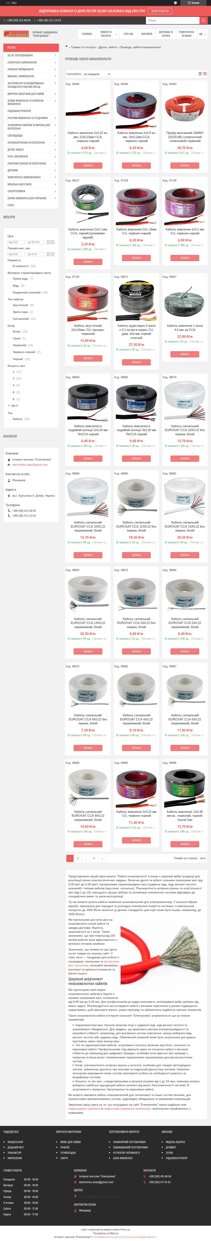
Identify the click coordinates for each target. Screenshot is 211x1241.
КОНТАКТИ (160, 11)
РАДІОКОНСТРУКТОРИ (19, 111)
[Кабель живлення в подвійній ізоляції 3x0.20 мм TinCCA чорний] (136, 401)
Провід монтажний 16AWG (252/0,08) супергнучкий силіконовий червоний (185, 137)
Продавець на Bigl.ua (105, 1233)
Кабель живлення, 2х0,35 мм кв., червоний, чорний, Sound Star (185, 815)
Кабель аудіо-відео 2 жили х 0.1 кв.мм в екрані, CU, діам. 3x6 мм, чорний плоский (136, 332)
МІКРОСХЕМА (15, 1158)
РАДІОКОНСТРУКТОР (177, 1158)
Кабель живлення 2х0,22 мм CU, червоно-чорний (136, 814)
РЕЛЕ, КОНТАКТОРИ (18, 156)
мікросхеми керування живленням (127, 1108)
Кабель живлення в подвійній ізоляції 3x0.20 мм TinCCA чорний (136, 430)
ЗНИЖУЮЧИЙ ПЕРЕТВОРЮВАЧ (129, 1142)
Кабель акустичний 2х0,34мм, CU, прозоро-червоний (88, 329)
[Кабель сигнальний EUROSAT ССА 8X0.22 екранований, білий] (88, 787)
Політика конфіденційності (141, 1237)
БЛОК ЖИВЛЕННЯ (122, 1158)
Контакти (146, 34)
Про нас (128, 34)
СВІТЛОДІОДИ (15, 135)
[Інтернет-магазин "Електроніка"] (16, 34)
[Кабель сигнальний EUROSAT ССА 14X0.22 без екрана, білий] (185, 497)
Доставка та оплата (166, 34)
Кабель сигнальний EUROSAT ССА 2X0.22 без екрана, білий (136, 623)
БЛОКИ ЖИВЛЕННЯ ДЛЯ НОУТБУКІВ (27, 198)
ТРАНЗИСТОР (14, 1153)
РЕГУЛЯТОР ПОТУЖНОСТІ (126, 1153)
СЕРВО (169, 1153)
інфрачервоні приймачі (84, 1108)
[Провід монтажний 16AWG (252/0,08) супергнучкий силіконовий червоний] (185, 108)
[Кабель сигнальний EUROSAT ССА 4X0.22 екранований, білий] (136, 690)
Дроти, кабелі (108, 47)
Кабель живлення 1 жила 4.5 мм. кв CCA (185, 327)
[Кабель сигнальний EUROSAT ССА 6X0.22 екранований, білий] (185, 690)
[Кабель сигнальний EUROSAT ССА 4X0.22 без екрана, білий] (88, 690)
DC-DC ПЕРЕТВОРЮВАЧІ (20, 55)
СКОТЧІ (64, 1158)
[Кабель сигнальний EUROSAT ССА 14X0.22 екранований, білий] (88, 594)
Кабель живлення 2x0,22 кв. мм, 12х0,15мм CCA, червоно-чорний (88, 137)
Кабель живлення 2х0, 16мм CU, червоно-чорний (136, 231)
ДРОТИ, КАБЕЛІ (16, 149)
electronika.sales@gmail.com (30, 464)
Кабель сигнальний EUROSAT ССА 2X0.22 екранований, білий (185, 623)
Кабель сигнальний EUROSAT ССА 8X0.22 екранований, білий (88, 815)
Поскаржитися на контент (108, 1237)
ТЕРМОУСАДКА (68, 1153)
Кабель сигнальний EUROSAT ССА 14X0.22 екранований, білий (88, 623)
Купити (88, 165)
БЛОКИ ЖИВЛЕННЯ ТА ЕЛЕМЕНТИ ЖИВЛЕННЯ (25, 102)
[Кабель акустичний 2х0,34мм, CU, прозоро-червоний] (88, 301)
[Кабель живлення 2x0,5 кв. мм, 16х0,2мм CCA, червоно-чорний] (136, 108)
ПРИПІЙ (64, 1147)
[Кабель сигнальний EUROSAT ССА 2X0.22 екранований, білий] (185, 594)
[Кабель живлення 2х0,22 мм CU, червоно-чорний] (136, 787)
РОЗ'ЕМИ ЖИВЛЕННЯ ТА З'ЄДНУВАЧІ (28, 118)
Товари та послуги (105, 34)
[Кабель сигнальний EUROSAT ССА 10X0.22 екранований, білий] (88, 497)
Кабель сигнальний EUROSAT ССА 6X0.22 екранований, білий (185, 719)
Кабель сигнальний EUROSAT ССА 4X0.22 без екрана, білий (88, 719)
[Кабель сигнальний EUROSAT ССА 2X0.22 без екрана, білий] (136, 594)
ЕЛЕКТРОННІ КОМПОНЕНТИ (22, 62)
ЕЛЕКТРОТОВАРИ (16, 191)
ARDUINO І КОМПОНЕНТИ (21, 76)
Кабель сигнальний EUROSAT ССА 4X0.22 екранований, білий (136, 719)
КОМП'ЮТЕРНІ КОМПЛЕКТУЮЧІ (24, 177)
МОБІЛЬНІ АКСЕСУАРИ (20, 184)
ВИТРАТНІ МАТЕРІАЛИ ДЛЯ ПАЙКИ (26, 94)
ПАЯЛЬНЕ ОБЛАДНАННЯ (21, 69)
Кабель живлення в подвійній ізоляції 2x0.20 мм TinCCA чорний (88, 430)
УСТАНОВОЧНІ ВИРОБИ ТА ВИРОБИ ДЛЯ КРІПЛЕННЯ (29, 127)
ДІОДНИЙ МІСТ (16, 1147)
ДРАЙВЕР (171, 1147)
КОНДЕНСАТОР (15, 1142)
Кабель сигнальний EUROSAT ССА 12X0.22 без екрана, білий (136, 526)
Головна (87, 34)
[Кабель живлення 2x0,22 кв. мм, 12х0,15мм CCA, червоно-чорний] (88, 108)
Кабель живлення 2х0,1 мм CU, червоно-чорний (185, 231)
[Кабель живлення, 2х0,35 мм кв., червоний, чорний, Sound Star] (185, 787)
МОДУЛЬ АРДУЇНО (175, 1142)
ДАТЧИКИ (13, 170)
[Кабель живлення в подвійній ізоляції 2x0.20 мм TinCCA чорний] (88, 401)
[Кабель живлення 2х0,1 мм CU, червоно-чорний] (185, 204)
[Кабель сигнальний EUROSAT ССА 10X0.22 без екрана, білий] (185, 401)
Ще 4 (15, 405)
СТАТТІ (11, 205)
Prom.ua (125, 1229)
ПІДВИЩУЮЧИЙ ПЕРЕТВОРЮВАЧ (130, 1147)
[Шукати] (203, 20)
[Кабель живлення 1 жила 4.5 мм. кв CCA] (185, 301)
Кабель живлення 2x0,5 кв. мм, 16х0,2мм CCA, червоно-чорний (136, 137)
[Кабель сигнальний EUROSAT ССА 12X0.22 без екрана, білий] (136, 497)
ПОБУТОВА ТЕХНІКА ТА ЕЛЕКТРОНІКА (27, 163)
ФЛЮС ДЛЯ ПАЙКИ (70, 1142)
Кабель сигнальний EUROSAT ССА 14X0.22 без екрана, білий (185, 526)
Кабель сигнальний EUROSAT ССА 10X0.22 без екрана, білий (185, 430)
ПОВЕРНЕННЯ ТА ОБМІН (186, 34)
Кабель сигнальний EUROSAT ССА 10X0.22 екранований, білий (88, 526)
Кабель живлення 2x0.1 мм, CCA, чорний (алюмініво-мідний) (88, 233)
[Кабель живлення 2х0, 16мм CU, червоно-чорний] (136, 204)
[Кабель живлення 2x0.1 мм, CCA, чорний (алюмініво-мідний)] (88, 204)
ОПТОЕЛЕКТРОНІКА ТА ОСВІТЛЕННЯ (26, 142)
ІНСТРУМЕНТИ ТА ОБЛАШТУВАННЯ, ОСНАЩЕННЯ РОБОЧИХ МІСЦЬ (26, 85)
